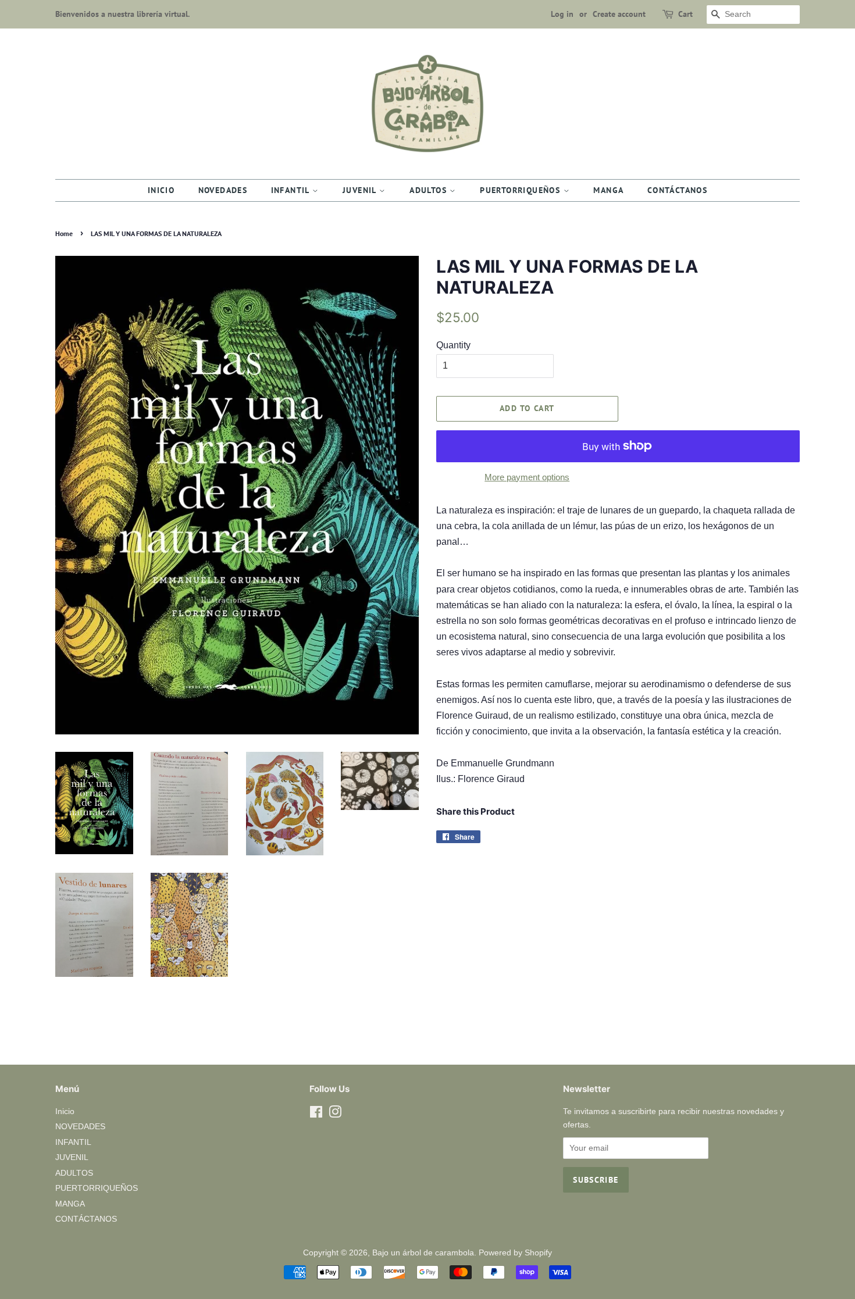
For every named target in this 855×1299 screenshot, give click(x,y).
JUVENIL (361, 190)
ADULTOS (429, 190)
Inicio (161, 190)
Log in (562, 14)
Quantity (453, 345)
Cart (685, 14)
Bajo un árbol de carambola (423, 1252)
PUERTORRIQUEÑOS (521, 190)
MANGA (608, 190)
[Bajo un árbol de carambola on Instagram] (335, 1114)
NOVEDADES (223, 190)
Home (64, 233)
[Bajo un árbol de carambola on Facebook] (316, 1114)
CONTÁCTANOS (677, 190)
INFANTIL (292, 190)
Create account (619, 14)
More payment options (526, 477)
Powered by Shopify (515, 1252)
